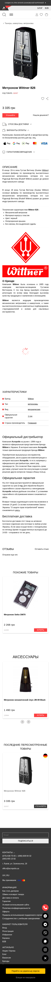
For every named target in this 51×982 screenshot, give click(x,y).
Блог (40, 8)
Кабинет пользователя (15, 924)
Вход (4, 928)
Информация (9, 887)
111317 (6, 806)
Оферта (5, 912)
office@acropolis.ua (10, 868)
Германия (32, 423)
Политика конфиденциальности (16, 908)
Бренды (5, 961)
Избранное (7, 935)
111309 (6, 630)
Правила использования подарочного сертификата (25, 915)
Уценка (12, 951)
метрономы (33, 404)
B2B (47, 8)
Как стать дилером (10, 891)
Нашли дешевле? (41, 115)
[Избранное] (41, 14)
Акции (5, 951)
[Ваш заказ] (37, 14)
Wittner (45, 170)
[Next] (28, 722)
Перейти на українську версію (25, 971)
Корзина (6, 938)
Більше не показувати (25, 978)
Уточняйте (10, 115)
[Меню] (11, 14)
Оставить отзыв (42, 549)
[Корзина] (46, 14)
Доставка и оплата (10, 898)
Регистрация (8, 931)
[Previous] (22, 722)
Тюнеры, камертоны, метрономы (19, 23)
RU (8, 875)
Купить (40, 630)
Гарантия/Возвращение (19, 152)
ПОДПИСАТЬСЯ (25, 841)
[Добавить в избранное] (42, 98)
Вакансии (6, 958)
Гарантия (6, 901)
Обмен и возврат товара (13, 894)
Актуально (8, 947)
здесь (4, 497)
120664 (6, 715)
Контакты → (8, 852)
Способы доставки (18, 124)
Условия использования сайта (15, 905)
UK (3, 875)
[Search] (4, 14)
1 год (30, 416)
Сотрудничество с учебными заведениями (21, 918)
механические (34, 409)
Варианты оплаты (16, 130)
